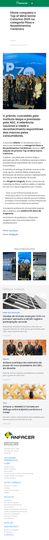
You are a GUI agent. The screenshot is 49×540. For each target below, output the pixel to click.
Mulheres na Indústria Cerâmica (15, 509)
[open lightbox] (9, 266)
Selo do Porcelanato (11, 503)
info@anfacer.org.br (11, 460)
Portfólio (7, 488)
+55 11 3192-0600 (9, 458)
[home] (21, 2)
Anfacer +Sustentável (11, 514)
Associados (8, 471)
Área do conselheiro (11, 530)
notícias (8, 523)
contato (9, 534)
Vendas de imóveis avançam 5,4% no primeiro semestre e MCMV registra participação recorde (24, 319)
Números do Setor (10, 486)
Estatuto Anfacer (10, 478)
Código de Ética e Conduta (13, 476)
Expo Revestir (8, 518)
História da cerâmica (11, 490)
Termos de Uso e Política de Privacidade (18, 473)
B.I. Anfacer (8, 532)
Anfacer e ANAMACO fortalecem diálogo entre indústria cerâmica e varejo (22, 409)
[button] (32, 3)
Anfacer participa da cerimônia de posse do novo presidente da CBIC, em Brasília (23, 365)
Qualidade (8, 500)
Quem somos (9, 467)
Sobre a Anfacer (10, 469)
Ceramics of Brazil (10, 516)
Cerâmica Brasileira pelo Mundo (15, 512)
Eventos (7, 492)
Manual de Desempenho (13, 505)
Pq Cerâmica (9, 507)
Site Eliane (13, 230)
